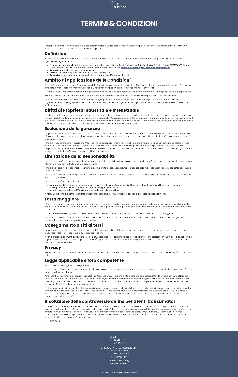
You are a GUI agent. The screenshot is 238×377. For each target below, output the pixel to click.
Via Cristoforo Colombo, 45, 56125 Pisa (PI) (119, 348)
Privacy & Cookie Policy (119, 361)
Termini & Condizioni (119, 363)
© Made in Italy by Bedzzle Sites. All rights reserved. (119, 372)
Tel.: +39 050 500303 (119, 350)
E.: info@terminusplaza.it (119, 353)
